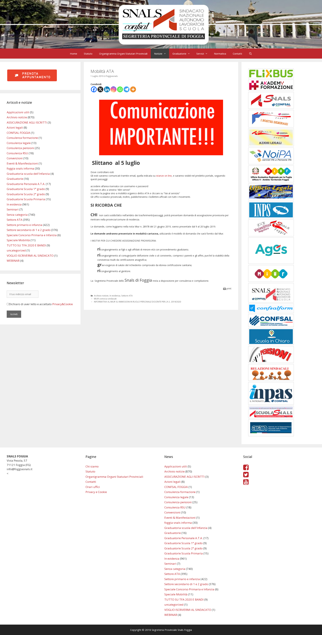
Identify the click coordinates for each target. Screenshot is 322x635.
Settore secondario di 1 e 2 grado (28, 230)
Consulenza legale (19, 143)
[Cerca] (250, 54)
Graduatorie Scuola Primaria (26, 199)
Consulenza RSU (17, 153)
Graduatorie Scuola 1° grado (26, 189)
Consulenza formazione (22, 138)
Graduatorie (179, 53)
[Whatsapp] (120, 89)
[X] (100, 89)
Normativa (220, 53)
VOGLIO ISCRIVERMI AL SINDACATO (30, 255)
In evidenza (115, 295)
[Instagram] (113, 89)
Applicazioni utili (18, 112)
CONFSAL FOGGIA (18, 133)
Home (73, 53)
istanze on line (164, 175)
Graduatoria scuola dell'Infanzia (28, 174)
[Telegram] (126, 89)
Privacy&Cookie (62, 304)
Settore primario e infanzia (24, 225)
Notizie (158, 53)
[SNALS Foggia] (161, 24)
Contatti (237, 53)
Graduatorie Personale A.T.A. (26, 184)
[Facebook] (94, 89)
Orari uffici (93, 487)
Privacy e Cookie (96, 492)
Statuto (88, 53)
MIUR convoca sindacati (105, 298)
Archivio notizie (101, 295)
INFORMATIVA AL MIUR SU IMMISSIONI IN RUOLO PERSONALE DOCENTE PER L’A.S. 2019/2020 (137, 301)
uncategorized (16, 250)
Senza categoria (17, 215)
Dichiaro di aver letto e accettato (41, 304)
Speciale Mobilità (18, 240)
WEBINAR (13, 261)
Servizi (200, 53)
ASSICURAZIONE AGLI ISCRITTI (27, 122)
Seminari (13, 209)
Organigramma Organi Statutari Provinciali (123, 53)
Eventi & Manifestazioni (22, 163)
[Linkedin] (107, 89)
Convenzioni (15, 158)
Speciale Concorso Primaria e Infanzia (32, 235)
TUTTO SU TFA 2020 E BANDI (26, 245)
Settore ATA (127, 295)
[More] (133, 89)
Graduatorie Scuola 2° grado (26, 194)
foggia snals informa (20, 168)
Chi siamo (92, 466)
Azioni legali (15, 127)
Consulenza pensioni (20, 148)
